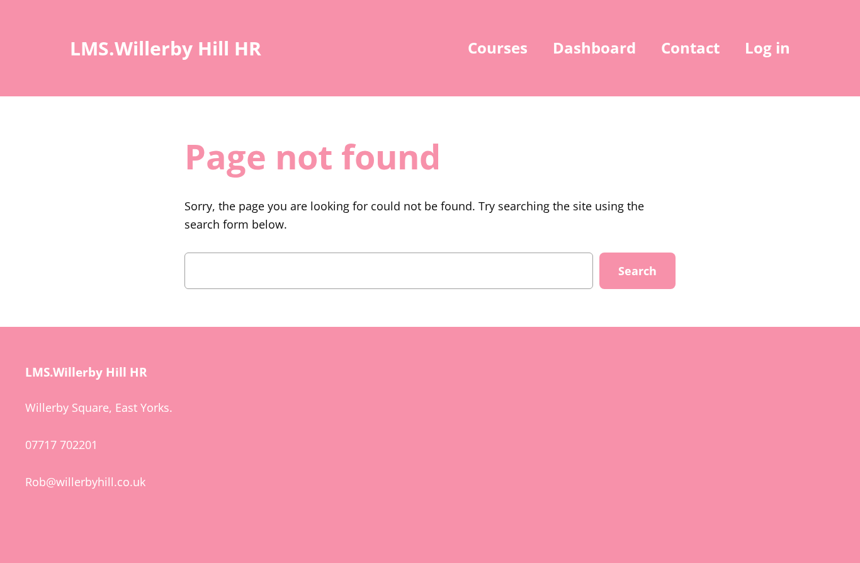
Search (637, 270)
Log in (767, 47)
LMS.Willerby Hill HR (165, 48)
